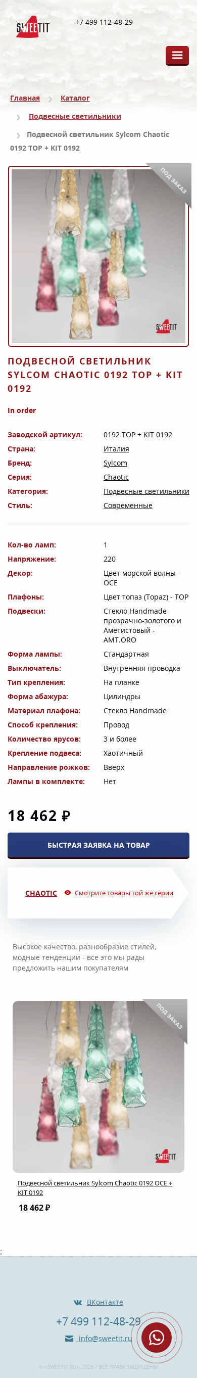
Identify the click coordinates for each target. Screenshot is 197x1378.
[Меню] (177, 55)
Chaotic (116, 477)
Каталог (75, 98)
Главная (25, 98)
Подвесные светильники (75, 116)
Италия (116, 448)
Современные (128, 505)
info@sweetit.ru (104, 1338)
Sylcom (115, 463)
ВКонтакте (105, 1302)
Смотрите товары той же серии (124, 892)
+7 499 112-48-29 (104, 22)
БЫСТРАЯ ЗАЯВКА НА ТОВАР (98, 845)
